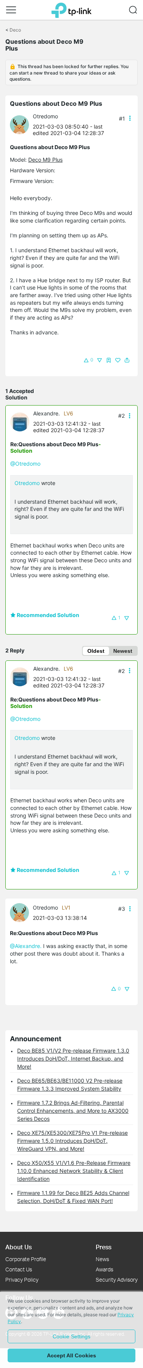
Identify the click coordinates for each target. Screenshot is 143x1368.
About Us (18, 1247)
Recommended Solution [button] (47, 615)
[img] (109, 360)
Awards (104, 1269)
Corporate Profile (25, 1259)
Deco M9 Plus (45, 159)
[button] (11, 10)
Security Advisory (117, 1279)
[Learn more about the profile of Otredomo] (21, 124)
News (102, 1259)
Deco (15, 30)
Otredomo (45, 116)
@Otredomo (25, 463)
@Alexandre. (26, 946)
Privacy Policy (22, 1279)
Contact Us (18, 1269)
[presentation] (19, 124)
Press (103, 1247)
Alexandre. (46, 413)
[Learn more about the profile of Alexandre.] (21, 421)
